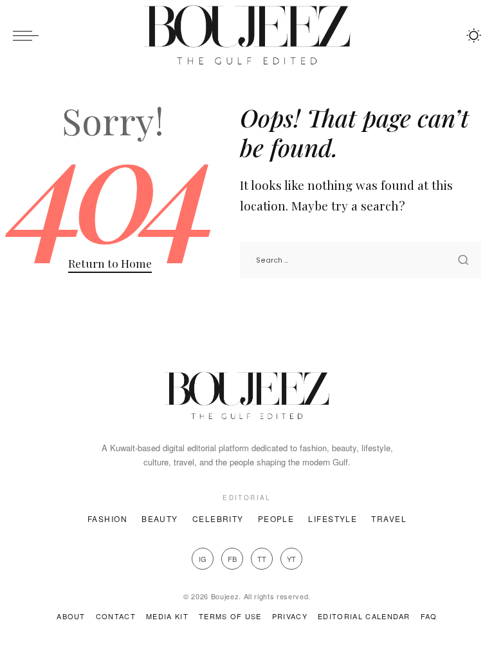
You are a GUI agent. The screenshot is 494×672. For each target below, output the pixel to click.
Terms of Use (230, 616)
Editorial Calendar (364, 616)
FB (232, 559)
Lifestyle (332, 518)
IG (202, 559)
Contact (116, 616)
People (276, 518)
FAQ (429, 616)
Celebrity (218, 518)
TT (261, 559)
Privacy (289, 616)
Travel (389, 518)
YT (291, 559)
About (71, 616)
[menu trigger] (29, 35)
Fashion (107, 518)
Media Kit (167, 616)
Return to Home (110, 263)
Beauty (160, 518)
